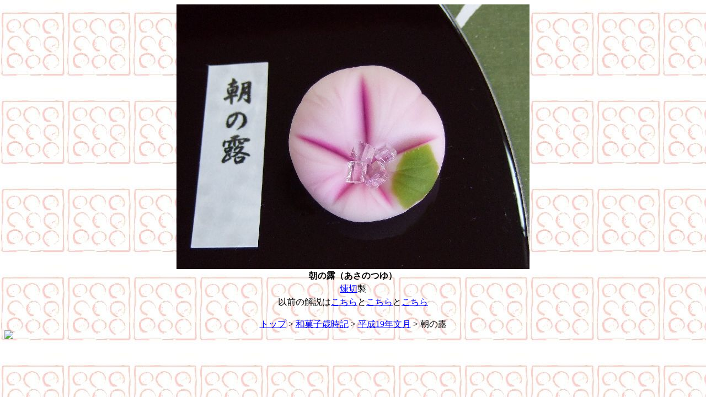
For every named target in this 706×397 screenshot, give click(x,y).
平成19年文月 (384, 324)
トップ (273, 324)
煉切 (348, 288)
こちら (344, 302)
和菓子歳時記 (322, 324)
